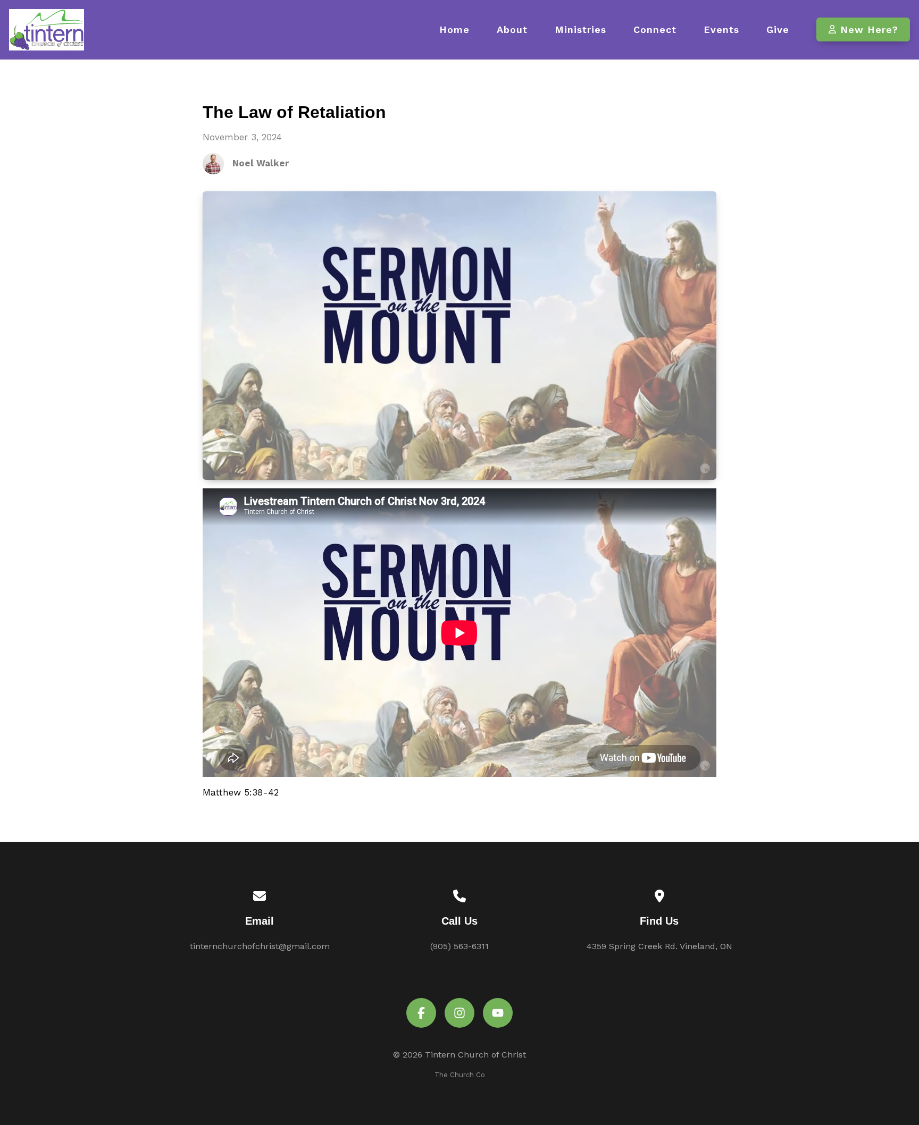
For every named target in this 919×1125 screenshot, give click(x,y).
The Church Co (460, 1075)
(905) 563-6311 (459, 946)
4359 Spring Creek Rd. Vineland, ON (659, 946)
